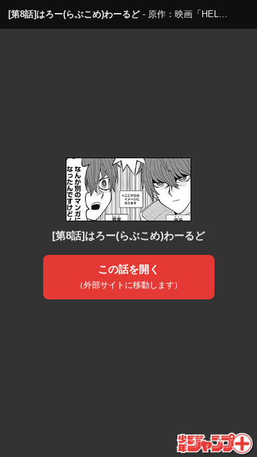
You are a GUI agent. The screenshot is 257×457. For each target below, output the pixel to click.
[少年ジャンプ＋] (215, 444)
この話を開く (128, 277)
